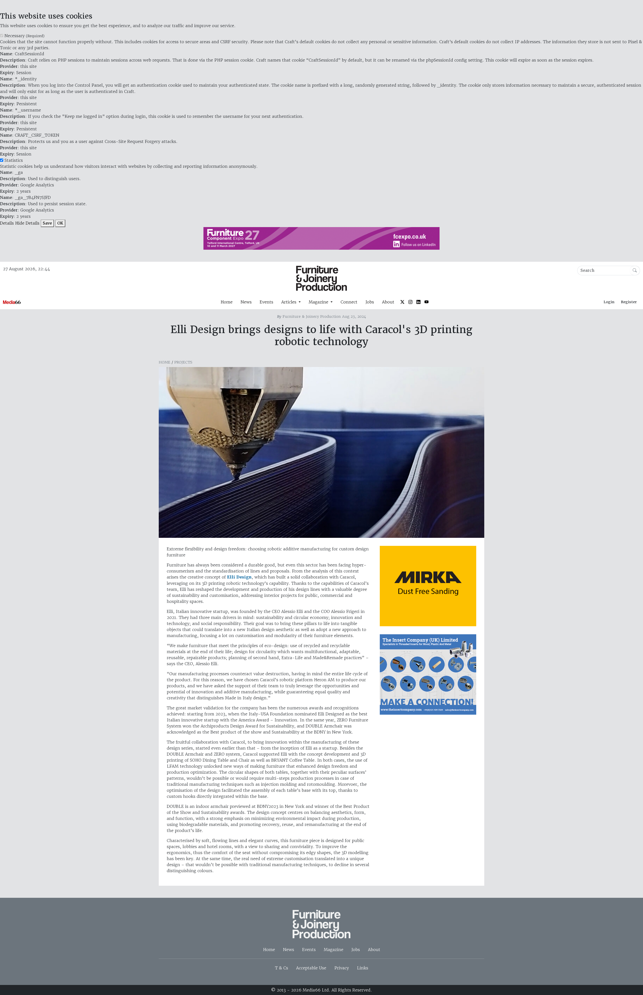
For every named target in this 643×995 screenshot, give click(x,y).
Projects (183, 362)
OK (60, 223)
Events (266, 301)
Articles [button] (289, 301)
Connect (349, 301)
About (388, 301)
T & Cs (281, 967)
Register (629, 302)
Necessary (24, 35)
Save (47, 223)
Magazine (333, 949)
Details (7, 223)
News (246, 301)
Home (227, 301)
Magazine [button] (319, 301)
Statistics (14, 160)
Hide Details (27, 223)
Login (609, 302)
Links (362, 967)
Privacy (341, 967)
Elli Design (239, 577)
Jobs (369, 301)
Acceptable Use (311, 967)
